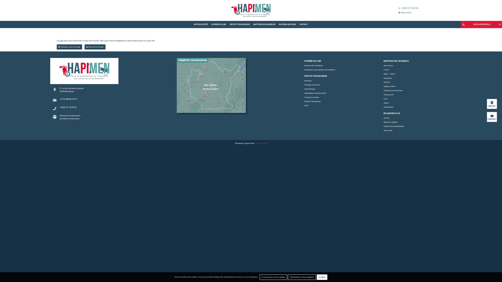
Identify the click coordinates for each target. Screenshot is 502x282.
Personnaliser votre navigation (302, 277)
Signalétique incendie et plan (315, 93)
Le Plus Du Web (261, 143)
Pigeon (386, 103)
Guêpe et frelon (389, 86)
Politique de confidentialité (394, 126)
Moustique (388, 78)
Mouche (387, 82)
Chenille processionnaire (393, 91)
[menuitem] (201, 24)
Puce (385, 99)
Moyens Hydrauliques (312, 101)
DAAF (306, 106)
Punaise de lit (389, 95)
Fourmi (386, 70)
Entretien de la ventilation (313, 66)
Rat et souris (388, 66)
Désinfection (388, 107)
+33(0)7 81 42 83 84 (409, 8)
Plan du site (388, 130)
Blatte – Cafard (389, 74)
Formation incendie (311, 97)
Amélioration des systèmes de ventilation (319, 70)
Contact (387, 118)
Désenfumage (309, 89)
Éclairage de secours (312, 85)
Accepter (322, 277)
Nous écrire (406, 12)
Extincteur (308, 81)
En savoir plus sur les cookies (273, 277)
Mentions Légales (390, 122)
